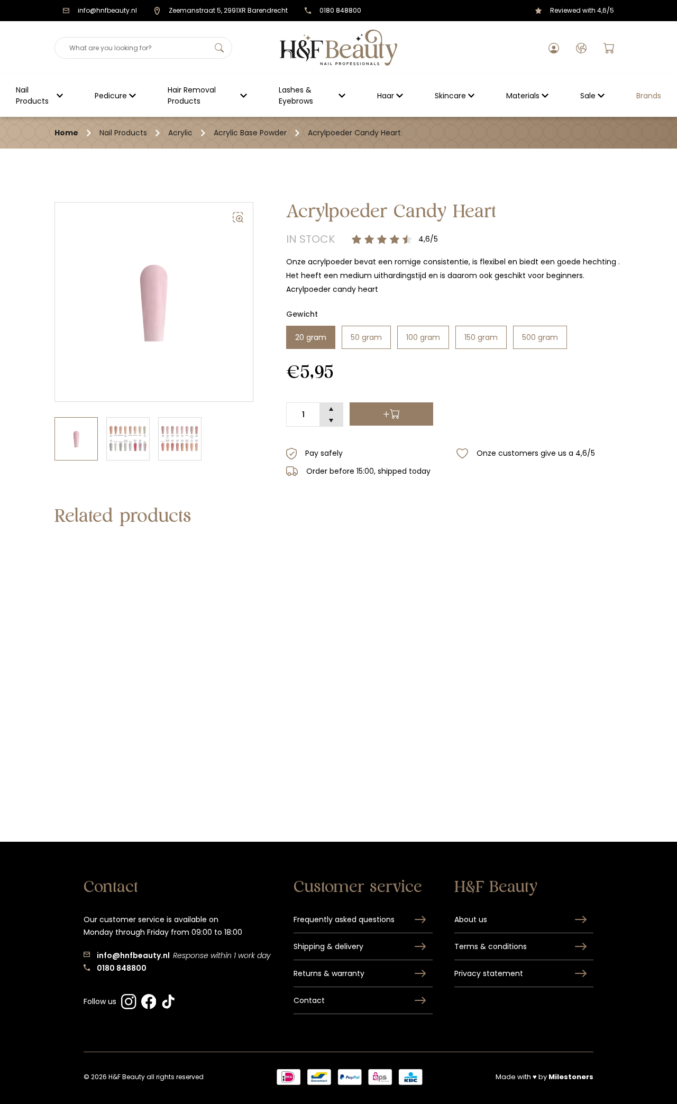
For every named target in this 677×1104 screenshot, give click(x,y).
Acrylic (180, 132)
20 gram (310, 337)
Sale (588, 95)
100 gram (423, 337)
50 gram (366, 337)
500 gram (540, 337)
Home (66, 132)
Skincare (450, 95)
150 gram (481, 337)
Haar (385, 95)
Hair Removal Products (192, 95)
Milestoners (570, 1077)
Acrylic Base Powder (250, 132)
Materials (522, 95)
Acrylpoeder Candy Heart (354, 132)
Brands (648, 95)
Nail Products (32, 95)
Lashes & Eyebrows (296, 95)
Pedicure (111, 95)
